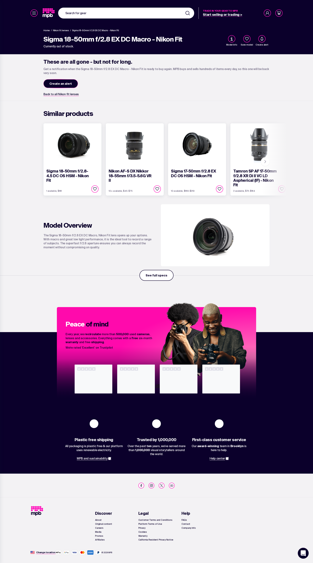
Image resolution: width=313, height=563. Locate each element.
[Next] (265, 161)
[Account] (267, 13)
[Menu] (34, 13)
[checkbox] (247, 38)
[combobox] (126, 13)
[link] (49, 13)
